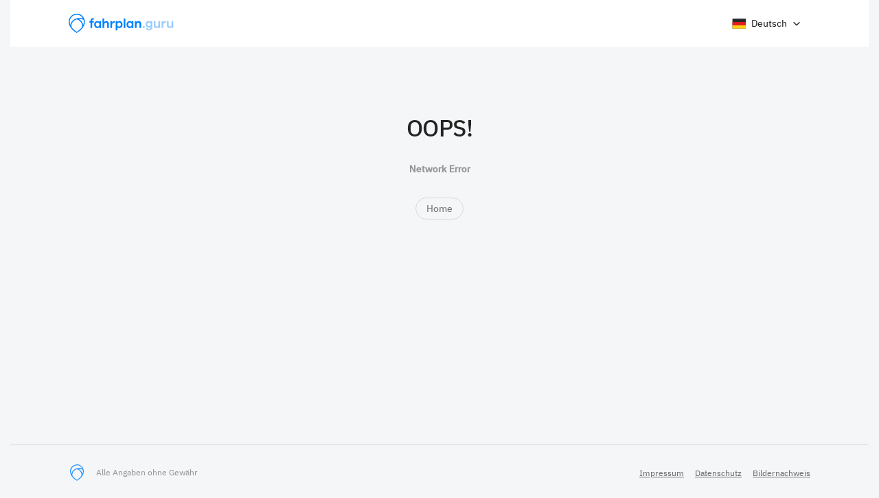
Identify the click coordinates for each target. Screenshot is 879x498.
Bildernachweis (781, 473)
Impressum (661, 473)
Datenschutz (718, 473)
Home (439, 208)
